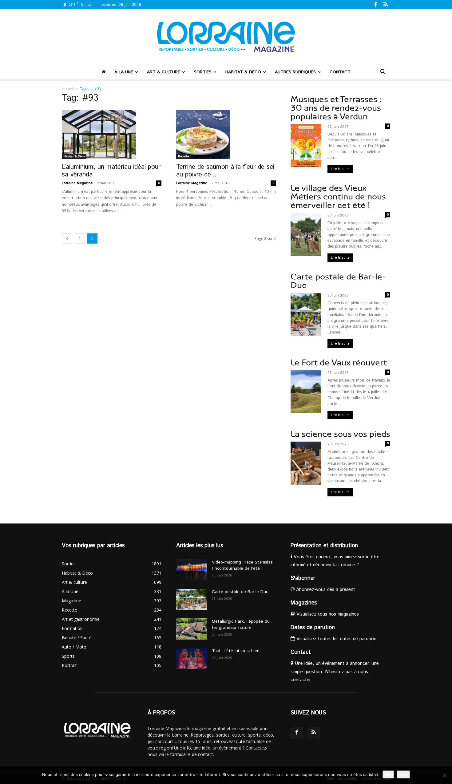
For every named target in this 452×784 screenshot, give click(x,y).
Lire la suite (340, 169)
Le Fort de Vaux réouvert (339, 362)
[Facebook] (375, 4)
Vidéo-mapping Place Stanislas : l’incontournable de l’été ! (244, 565)
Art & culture (163, 72)
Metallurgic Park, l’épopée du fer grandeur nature (241, 624)
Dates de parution (313, 628)
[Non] (444, 775)
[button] (382, 72)
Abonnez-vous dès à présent (325, 589)
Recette (183, 156)
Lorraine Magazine (77, 183)
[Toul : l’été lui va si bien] (191, 658)
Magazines (304, 603)
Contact (340, 72)
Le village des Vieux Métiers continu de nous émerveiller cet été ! (338, 197)
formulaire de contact (191, 754)
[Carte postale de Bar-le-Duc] (191, 599)
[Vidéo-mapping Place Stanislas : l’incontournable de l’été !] (191, 569)
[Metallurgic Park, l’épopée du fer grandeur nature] (191, 629)
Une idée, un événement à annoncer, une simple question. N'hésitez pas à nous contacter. (335, 671)
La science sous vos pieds (340, 434)
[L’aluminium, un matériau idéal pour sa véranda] (111, 134)
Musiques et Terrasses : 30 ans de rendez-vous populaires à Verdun (336, 108)
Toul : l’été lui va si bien (236, 651)
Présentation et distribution (324, 546)
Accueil (68, 88)
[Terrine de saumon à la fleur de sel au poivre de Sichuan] (226, 134)
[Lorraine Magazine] (226, 37)
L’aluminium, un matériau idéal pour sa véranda (111, 170)
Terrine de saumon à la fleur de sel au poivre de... (225, 170)
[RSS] (385, 4)
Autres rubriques (295, 72)
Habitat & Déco (243, 72)
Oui (388, 774)
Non (403, 774)
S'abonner (303, 578)
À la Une (123, 72)
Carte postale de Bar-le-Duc (338, 281)
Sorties (203, 72)
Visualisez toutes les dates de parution (335, 639)
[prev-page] (67, 238)
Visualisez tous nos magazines (327, 614)
